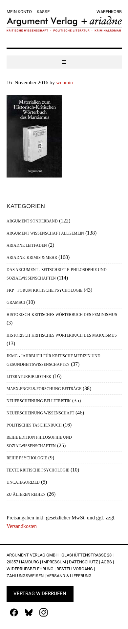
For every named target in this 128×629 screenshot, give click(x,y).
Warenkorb (109, 11)
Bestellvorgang (74, 568)
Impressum (54, 561)
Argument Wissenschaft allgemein (45, 233)
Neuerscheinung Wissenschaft (40, 413)
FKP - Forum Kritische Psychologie (44, 290)
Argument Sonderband (32, 221)
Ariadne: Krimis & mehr (32, 257)
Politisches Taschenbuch (34, 425)
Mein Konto (19, 11)
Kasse (43, 11)
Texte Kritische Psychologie (38, 470)
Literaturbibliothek (29, 376)
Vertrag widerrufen (39, 594)
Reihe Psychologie (27, 458)
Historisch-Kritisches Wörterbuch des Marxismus (62, 335)
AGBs (106, 561)
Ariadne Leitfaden (27, 245)
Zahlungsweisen (25, 575)
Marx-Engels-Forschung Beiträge (44, 389)
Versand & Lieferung (69, 575)
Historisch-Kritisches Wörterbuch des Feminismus (62, 314)
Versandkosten (22, 526)
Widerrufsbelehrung (30, 568)
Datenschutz (83, 561)
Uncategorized (23, 482)
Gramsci (16, 302)
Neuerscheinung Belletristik (39, 401)
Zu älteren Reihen (26, 494)
